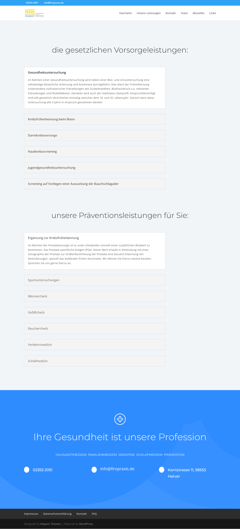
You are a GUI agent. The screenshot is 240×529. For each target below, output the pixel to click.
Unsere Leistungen (149, 13)
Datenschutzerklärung (57, 513)
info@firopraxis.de (117, 468)
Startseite (125, 13)
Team (184, 13)
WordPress (86, 524)
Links (212, 13)
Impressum (31, 513)
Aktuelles (198, 13)
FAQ (94, 513)
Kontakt (171, 13)
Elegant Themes (50, 524)
